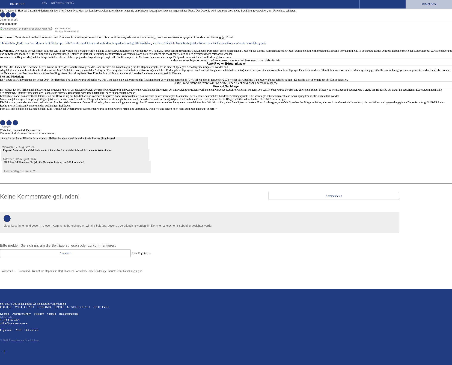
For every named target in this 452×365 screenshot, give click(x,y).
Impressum (6, 330)
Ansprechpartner (21, 313)
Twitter (8, 15)
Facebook (2, 15)
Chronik (44, 307)
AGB (18, 330)
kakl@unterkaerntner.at (39, 31)
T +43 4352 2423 (10, 320)
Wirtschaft (7, 270)
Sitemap (51, 313)
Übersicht (17, 4)
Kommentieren (333, 195)
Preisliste (39, 313)
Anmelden (428, 4)
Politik (6, 307)
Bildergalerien (63, 3)
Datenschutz (31, 330)
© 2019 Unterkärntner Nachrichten (19, 340)
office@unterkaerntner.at (14, 323)
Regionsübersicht (68, 313)
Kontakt (4, 313)
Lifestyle (101, 307)
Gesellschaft (78, 307)
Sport (59, 307)
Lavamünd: (24, 270)
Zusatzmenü (4, 352)
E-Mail (13, 15)
